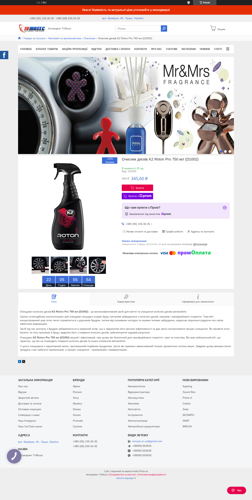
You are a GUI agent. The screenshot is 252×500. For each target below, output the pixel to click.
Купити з (133, 196)
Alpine (76, 386)
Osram (77, 414)
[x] (23, 362)
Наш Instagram (27, 420)
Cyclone (77, 426)
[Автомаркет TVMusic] (32, 28)
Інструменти (135, 414)
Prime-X (187, 397)
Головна (26, 49)
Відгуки (96, 49)
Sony (76, 397)
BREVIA (187, 426)
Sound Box (189, 392)
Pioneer (77, 392)
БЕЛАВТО (188, 414)
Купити (140, 187)
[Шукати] (164, 28)
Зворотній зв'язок (28, 397)
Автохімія (133, 403)
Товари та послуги (34, 38)
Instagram (189, 49)
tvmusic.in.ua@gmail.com (147, 441)
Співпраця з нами (28, 414)
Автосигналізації (137, 420)
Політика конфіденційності (152, 474)
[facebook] (19, 362)
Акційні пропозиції (74, 49)
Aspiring (187, 386)
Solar (186, 409)
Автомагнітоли (136, 386)
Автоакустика (136, 397)
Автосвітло (134, 409)
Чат (239, 490)
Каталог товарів (47, 49)
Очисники (89, 38)
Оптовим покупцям (29, 409)
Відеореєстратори (139, 392)
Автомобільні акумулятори (144, 426)
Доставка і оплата (118, 49)
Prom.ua (143, 471)
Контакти (140, 49)
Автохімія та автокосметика (64, 38)
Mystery (77, 403)
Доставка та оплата (30, 403)
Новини (205, 49)
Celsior (187, 403)
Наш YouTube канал (30, 426)
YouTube (171, 49)
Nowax (77, 409)
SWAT (186, 420)
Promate (78, 420)
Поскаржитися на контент (122, 474)
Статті (218, 49)
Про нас (156, 49)
